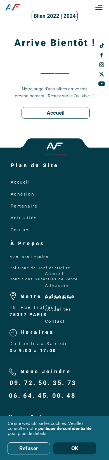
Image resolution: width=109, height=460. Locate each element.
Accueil (56, 113)
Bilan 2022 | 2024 (55, 16)
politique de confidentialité (65, 428)
